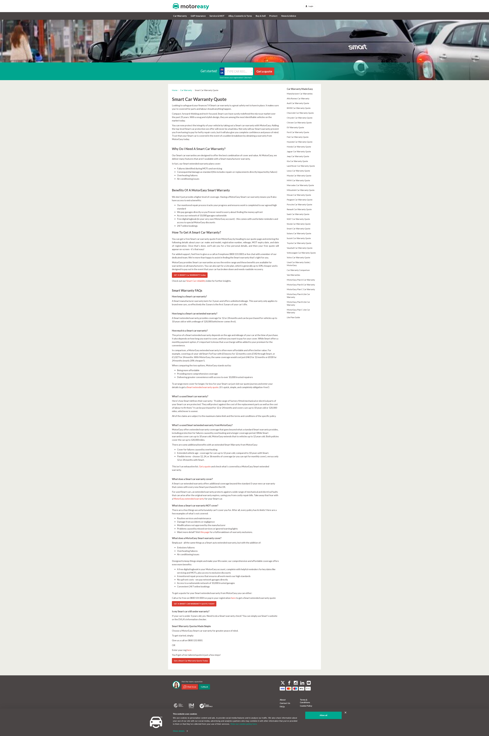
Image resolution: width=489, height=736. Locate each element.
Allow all (323, 715)
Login (311, 6)
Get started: (209, 71)
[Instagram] (296, 683)
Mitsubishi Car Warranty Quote (300, 190)
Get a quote (205, 466)
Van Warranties (293, 275)
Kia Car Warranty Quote (297, 161)
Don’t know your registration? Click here (236, 77)
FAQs (282, 706)
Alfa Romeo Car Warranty (298, 98)
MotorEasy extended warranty (188, 498)
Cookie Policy (306, 706)
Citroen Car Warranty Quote (299, 122)
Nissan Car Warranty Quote (299, 195)
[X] (283, 683)
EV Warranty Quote (295, 127)
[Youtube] (309, 683)
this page (204, 532)
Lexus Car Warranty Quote (298, 170)
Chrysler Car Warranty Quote (299, 117)
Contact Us (285, 703)
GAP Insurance (198, 16)
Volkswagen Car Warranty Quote (301, 252)
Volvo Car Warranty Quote (298, 257)
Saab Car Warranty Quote (298, 214)
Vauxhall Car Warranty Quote (299, 248)
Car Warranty (180, 16)
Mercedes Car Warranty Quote (300, 185)
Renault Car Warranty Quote (299, 209)
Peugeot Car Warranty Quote (299, 199)
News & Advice (288, 16)
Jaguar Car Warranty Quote (299, 151)
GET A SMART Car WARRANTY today (190, 275)
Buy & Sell (261, 16)
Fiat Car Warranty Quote (297, 137)
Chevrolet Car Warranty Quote (300, 113)
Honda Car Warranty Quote (299, 146)
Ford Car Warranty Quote (298, 132)
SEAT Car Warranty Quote (298, 219)
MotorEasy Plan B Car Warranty (301, 284)
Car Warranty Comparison (298, 270)
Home (174, 90)
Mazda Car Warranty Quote (299, 175)
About (283, 700)
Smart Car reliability (196, 280)
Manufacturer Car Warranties (300, 93)
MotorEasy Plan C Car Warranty (301, 289)
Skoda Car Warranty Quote (298, 224)
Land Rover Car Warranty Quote (301, 166)
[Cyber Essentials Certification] (206, 705)
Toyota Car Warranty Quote (299, 243)
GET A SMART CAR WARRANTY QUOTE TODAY (194, 604)
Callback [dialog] (204, 687)
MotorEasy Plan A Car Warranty (301, 280)
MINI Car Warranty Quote (298, 180)
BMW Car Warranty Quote (298, 108)
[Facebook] (289, 683)
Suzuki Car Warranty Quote (299, 238)
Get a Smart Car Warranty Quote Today (191, 661)
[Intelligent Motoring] (191, 706)
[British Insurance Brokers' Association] (178, 705)
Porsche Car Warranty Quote (299, 204)
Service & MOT (217, 16)
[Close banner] (345, 712)
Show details (179, 731)
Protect (273, 16)
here (233, 597)
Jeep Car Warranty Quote (298, 156)
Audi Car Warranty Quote (298, 103)
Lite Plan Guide (293, 317)
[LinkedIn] (302, 683)
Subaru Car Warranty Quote (299, 233)
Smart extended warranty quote (203, 387)
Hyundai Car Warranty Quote (299, 142)
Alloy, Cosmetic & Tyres (240, 16)
